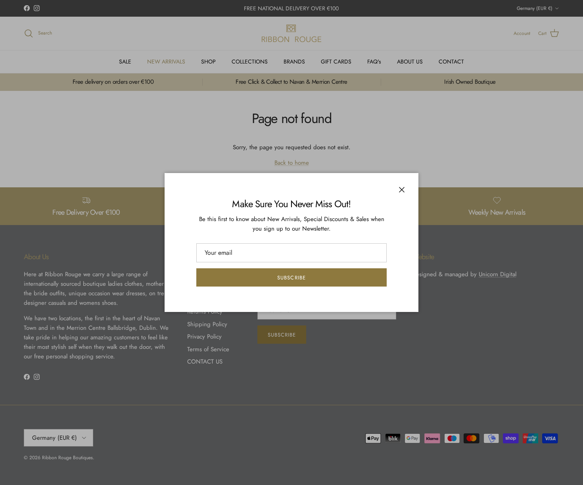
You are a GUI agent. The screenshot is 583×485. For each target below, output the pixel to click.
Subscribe (291, 277)
